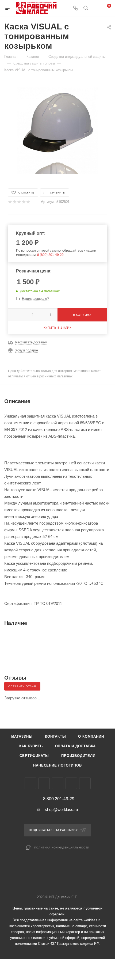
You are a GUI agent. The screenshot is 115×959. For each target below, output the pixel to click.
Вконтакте (30, 783)
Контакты (55, 736)
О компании (91, 736)
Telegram (44, 783)
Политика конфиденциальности (62, 847)
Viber (57, 783)
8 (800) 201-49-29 (50, 255)
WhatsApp (71, 783)
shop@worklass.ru (61, 809)
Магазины (22, 736)
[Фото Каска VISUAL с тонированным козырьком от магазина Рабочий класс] (57, 121)
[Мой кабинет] (95, 8)
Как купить (31, 746)
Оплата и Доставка (75, 746)
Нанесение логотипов (57, 765)
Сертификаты (34, 756)
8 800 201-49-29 (58, 799)
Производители (78, 756)
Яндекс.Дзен (85, 783)
